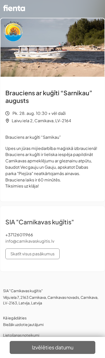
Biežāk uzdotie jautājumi (23, 324)
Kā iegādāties (15, 318)
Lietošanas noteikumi (21, 335)
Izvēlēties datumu (52, 347)
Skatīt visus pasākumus (32, 253)
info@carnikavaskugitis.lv (29, 241)
